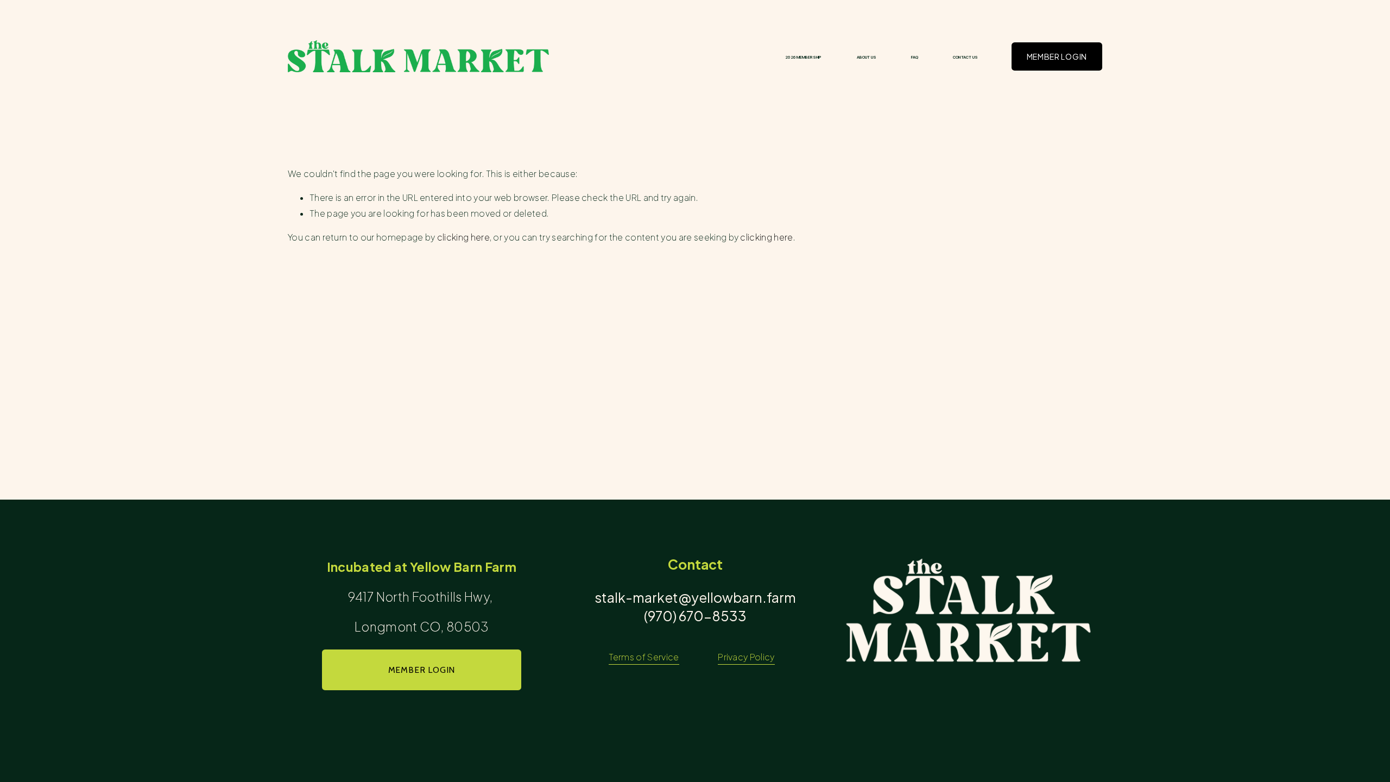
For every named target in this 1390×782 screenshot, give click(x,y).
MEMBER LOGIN (1057, 56)
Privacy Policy (746, 657)
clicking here (463, 237)
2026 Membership (803, 57)
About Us (867, 57)
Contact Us (965, 57)
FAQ (914, 57)
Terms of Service (644, 657)
